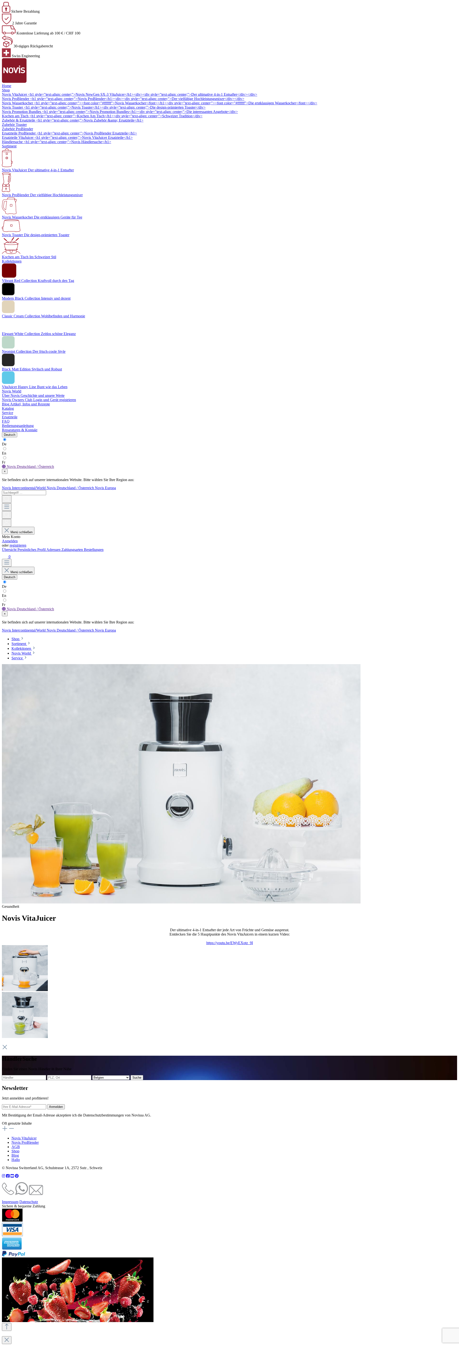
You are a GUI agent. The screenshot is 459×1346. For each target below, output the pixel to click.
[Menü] (6, 507)
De (4, 444)
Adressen (53, 550)
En (4, 453)
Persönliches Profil (31, 550)
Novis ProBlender (25, 1142)
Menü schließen (22, 532)
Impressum (10, 1202)
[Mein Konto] (6, 523)
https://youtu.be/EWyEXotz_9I (229, 943)
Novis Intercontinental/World (24, 488)
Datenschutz (28, 1202)
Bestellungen (94, 550)
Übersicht (9, 550)
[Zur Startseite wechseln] (14, 81)
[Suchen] (6, 499)
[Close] (6, 1340)
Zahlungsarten (72, 550)
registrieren (18, 545)
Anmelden (10, 541)
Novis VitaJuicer (24, 1138)
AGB (15, 1147)
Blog (15, 1155)
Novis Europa (105, 488)
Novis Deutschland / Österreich (71, 488)
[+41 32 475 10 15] (8, 1194)
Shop (15, 1151)
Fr (3, 462)
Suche (136, 1077)
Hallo (15, 1160)
